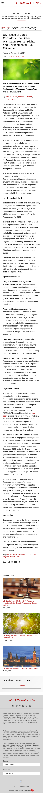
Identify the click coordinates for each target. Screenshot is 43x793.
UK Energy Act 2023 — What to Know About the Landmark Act (20, 637)
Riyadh (14, 720)
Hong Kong (18, 715)
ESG (22, 56)
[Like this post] (15, 562)
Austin (5, 713)
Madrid (5, 719)
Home (3, 27)
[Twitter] (17, 705)
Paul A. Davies (11, 97)
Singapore (14, 722)
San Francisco (27, 720)
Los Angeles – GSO (29, 717)
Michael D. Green (25, 97)
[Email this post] (8, 562)
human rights (15, 557)
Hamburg (11, 715)
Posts (8, 27)
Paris (9, 720)
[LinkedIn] (23, 705)
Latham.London (22, 13)
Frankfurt (5, 715)
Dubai (30, 713)
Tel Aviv (20, 722)
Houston (24, 715)
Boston (14, 713)
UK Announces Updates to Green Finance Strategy (21, 668)
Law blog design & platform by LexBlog (20, 790)
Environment (15, 56)
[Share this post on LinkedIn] (19, 562)
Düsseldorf (36, 713)
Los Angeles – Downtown (15, 717)
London (30, 715)
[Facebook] (13, 705)
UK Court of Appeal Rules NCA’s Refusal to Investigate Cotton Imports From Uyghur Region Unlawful (20, 603)
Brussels (19, 713)
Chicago (25, 713)
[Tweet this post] (12, 562)
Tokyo (25, 722)
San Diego (19, 720)
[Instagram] (26, 705)
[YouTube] (30, 705)
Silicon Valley (7, 722)
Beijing (9, 713)
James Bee (11, 100)
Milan (21, 719)
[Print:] (4, 562)
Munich (26, 719)
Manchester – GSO (13, 719)
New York (31, 719)
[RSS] (20, 705)
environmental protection (16, 555)
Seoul (34, 720)
